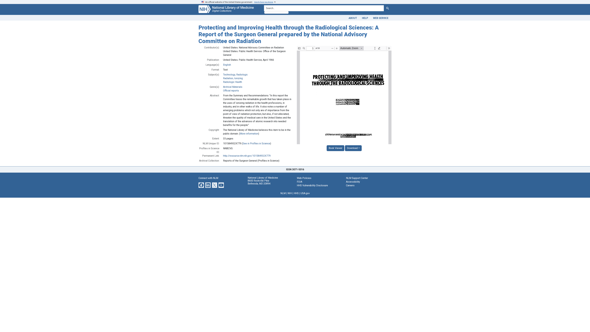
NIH (290, 193)
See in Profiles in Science (256, 143)
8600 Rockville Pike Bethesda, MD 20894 (259, 182)
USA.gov (305, 193)
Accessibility (353, 181)
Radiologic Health (232, 82)
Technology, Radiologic (235, 74)
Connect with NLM (208, 178)
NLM (283, 193)
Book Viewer (335, 148)
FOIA (299, 181)
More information (249, 133)
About (353, 18)
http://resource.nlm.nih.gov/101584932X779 (247, 155)
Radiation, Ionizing (233, 78)
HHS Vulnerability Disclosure (312, 185)
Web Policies (304, 178)
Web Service (380, 18)
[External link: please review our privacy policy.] (201, 185)
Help (365, 18)
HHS (296, 193)
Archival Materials (232, 86)
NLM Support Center (357, 178)
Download (352, 148)
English (227, 64)
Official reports (231, 90)
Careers (350, 185)
